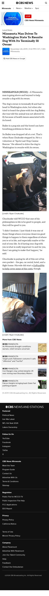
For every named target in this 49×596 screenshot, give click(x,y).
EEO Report (7, 509)
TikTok (5, 450)
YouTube (6, 438)
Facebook (6, 442)
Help (4, 559)
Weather (28, 8)
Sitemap (5, 485)
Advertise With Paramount (13, 551)
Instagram (6, 446)
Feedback (6, 563)
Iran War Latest (8, 419)
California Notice (9, 524)
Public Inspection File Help (13, 501)
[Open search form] (46, 3)
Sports (38, 8)
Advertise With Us (9, 477)
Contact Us (7, 473)
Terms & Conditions (10, 481)
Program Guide (8, 470)
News (18, 8)
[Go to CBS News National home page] (24, 3)
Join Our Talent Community (13, 555)
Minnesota (6, 8)
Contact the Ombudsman (12, 567)
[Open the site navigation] (9, 3)
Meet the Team (8, 466)
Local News (7, 30)
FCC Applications (9, 505)
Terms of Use (7, 532)
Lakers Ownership (9, 427)
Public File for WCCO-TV (12, 497)
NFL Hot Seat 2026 (10, 423)
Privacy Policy (8, 520)
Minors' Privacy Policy (11, 536)
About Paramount (9, 547)
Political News (8, 415)
